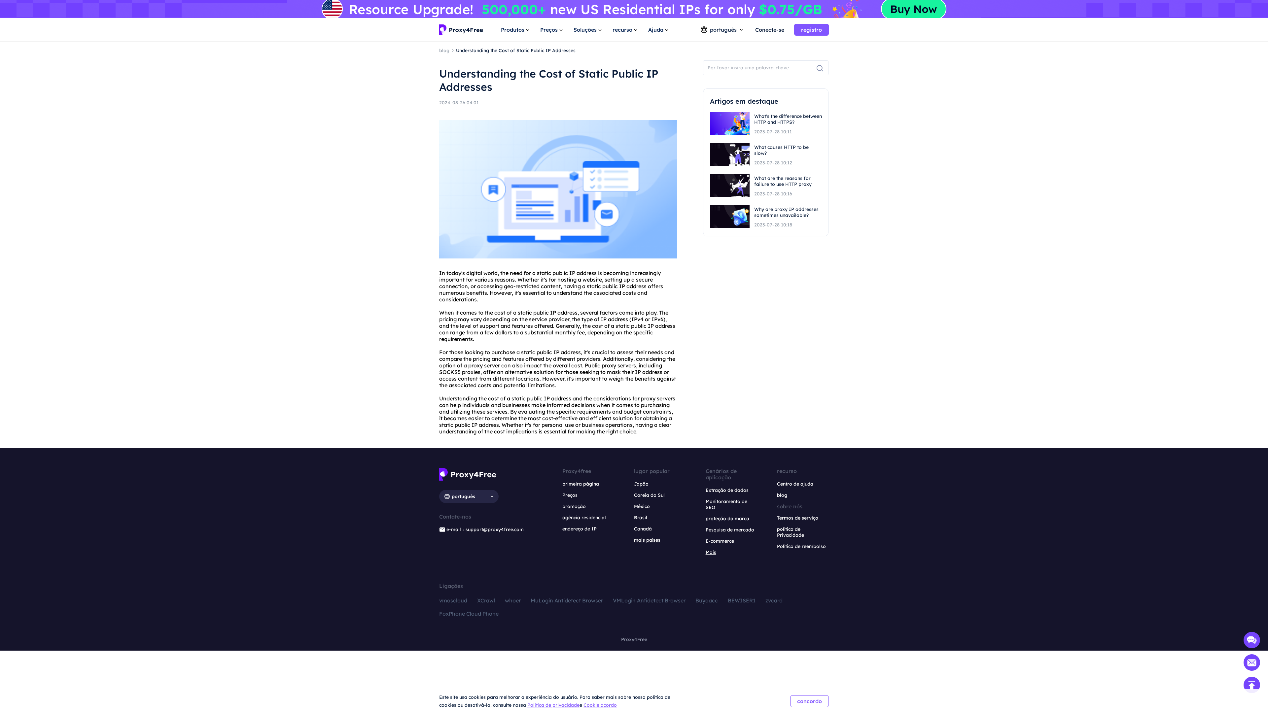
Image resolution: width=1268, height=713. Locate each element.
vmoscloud (453, 600)
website (592, 279)
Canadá (643, 529)
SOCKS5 (450, 372)
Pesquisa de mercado (730, 530)
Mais (711, 552)
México (642, 506)
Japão (641, 484)
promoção (574, 506)
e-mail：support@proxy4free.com (485, 529)
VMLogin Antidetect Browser (649, 600)
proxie (470, 372)
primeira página (580, 484)
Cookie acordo (600, 705)
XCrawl (486, 600)
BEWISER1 (742, 600)
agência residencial (584, 518)
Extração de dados (727, 490)
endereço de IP (579, 529)
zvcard (774, 600)
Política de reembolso (801, 546)
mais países (647, 540)
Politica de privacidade (553, 705)
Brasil (640, 518)
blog (782, 495)
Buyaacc (706, 600)
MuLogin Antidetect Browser (567, 600)
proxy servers (619, 365)
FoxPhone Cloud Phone (469, 613)
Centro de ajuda (795, 484)
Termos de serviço (797, 518)
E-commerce (720, 541)
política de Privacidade (790, 532)
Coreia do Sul (649, 495)
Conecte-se (769, 29)
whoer (513, 600)
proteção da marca (727, 519)
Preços (570, 495)
